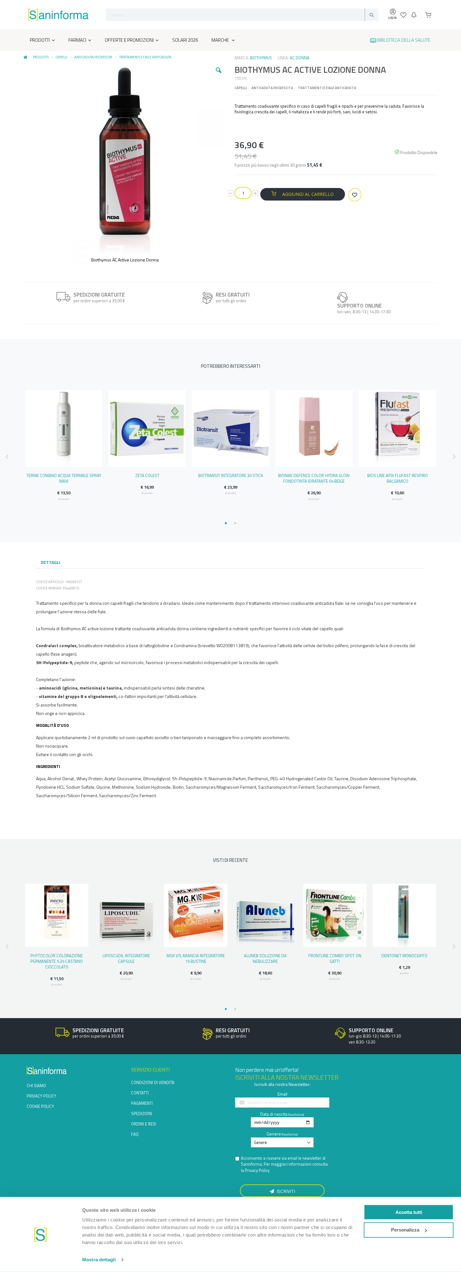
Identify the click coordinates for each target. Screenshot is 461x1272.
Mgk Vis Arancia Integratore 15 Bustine (196, 958)
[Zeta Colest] (147, 428)
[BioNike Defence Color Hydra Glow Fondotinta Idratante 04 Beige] (313, 428)
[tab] (50, 563)
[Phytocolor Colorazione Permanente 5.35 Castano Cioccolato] (56, 915)
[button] (218, 75)
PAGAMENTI (142, 1103)
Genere (274, 1133)
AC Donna (300, 58)
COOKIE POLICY (40, 1106)
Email (282, 1094)
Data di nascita (273, 1114)
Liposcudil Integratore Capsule (126, 958)
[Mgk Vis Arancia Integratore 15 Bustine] (195, 915)
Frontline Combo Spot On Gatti (334, 958)
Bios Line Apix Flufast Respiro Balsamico (397, 478)
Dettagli (50, 562)
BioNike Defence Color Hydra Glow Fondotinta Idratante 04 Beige (314, 478)
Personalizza (405, 1229)
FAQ (135, 1134)
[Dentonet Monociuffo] (404, 915)
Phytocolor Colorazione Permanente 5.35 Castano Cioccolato (56, 961)
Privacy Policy (257, 1170)
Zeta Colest (147, 475)
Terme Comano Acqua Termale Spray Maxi (63, 478)
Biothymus (261, 58)
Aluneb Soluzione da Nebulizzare (265, 958)
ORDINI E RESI (143, 1124)
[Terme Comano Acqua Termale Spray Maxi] (63, 428)
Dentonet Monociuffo (404, 956)
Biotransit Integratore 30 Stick (230, 475)
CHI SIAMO (36, 1085)
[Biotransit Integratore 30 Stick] (230, 428)
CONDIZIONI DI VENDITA (152, 1082)
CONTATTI (140, 1093)
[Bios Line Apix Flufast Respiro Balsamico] (397, 428)
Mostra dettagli (99, 1259)
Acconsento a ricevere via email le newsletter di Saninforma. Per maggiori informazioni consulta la (284, 1164)
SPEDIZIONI (141, 1113)
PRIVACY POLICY (41, 1096)
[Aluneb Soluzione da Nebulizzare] (265, 915)
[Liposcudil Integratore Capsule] (126, 915)
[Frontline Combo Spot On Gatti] (335, 915)
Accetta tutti (408, 1212)
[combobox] (242, 14)
